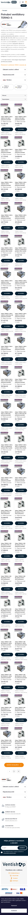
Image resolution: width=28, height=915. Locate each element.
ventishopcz (15, 880)
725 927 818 (15, 875)
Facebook (15, 878)
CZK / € (14, 2)
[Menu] (26, 2)
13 (18, 771)
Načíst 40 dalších (13, 765)
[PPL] (5, 889)
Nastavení (14, 905)
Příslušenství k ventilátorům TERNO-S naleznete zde (13, 65)
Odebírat (22, 848)
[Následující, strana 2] (14, 771)
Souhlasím (14, 910)
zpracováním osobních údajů (9, 853)
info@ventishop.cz (15, 873)
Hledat (24, 5)
